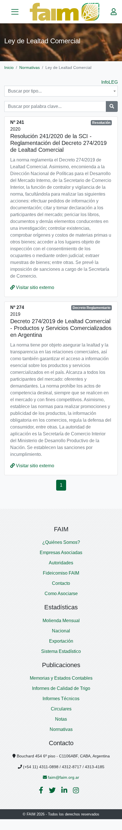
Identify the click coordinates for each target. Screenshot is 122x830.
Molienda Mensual (61, 620)
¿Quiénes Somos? (61, 542)
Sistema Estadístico (61, 651)
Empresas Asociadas (61, 552)
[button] (15, 11)
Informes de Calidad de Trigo (61, 688)
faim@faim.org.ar (63, 777)
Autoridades (61, 562)
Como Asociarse (61, 593)
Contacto (61, 583)
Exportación (61, 641)
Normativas (29, 67)
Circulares (61, 708)
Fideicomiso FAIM (61, 573)
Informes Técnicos (61, 698)
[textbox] (61, 91)
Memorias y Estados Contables (61, 678)
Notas (61, 719)
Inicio (9, 67)
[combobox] (61, 91)
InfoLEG (109, 82)
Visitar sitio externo (34, 287)
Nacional (61, 630)
